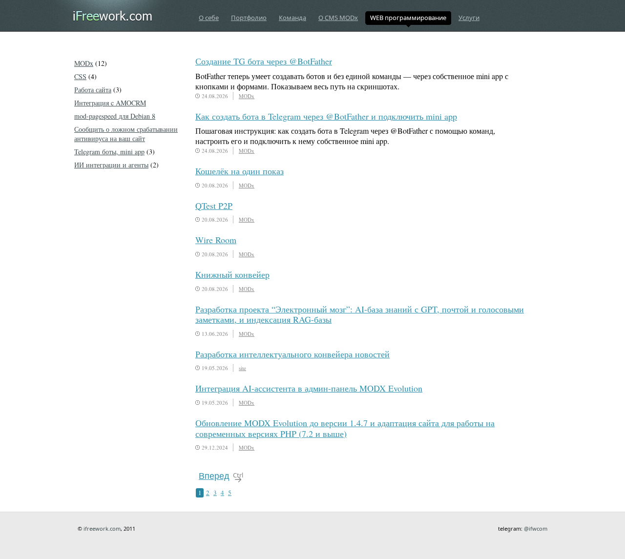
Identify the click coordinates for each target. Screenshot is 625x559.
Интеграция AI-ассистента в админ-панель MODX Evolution (308, 388)
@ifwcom (535, 528)
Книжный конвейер (232, 274)
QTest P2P (213, 205)
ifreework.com (102, 528)
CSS (80, 76)
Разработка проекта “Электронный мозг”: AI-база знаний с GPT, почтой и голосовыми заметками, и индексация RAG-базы (359, 314)
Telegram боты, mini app (109, 151)
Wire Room (215, 240)
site (242, 368)
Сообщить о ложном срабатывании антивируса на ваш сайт (126, 133)
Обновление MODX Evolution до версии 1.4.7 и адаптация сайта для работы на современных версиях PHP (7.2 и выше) (345, 428)
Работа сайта (92, 89)
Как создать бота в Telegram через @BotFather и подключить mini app (326, 116)
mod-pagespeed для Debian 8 (114, 116)
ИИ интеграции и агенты (111, 164)
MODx (246, 96)
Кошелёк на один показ (239, 171)
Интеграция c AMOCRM (110, 102)
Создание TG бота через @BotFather (263, 61)
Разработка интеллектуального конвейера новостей (292, 354)
